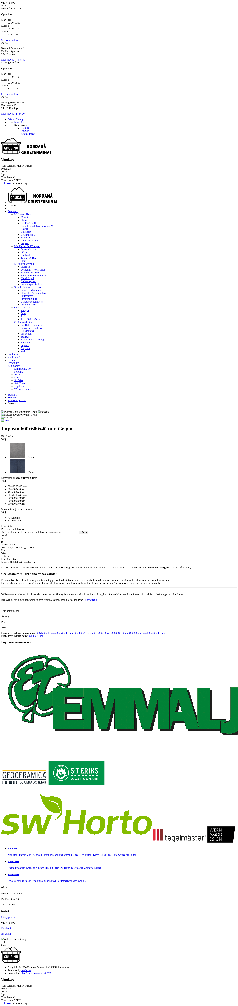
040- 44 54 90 (17, 113)
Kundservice (13, 874)
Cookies (82, 880)
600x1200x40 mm (100, 633)
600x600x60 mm (138, 633)
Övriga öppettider (10, 40)
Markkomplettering (24, 263)
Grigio (32, 635)
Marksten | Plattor (23, 214)
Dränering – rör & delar (33, 269)
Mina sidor (19, 122)
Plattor (24, 220)
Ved (23, 351)
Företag (19, 119)
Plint (23, 261)
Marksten (25, 217)
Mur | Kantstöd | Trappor (27, 246)
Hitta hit (5, 59)
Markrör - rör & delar (31, 272)
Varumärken (14, 365)
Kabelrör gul (27, 278)
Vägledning (14, 357)
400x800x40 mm (82, 633)
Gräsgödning (27, 330)
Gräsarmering (28, 234)
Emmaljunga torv (23, 368)
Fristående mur (28, 249)
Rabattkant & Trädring (32, 339)
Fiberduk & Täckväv (31, 328)
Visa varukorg (20, 183)
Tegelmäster (20, 386)
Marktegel (26, 237)
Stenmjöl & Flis (29, 298)
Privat (11, 119)
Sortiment (13, 211)
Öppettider (13, 363)
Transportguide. (91, 600)
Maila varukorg (24, 165)
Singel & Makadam (31, 290)
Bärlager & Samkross (32, 301)
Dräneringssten (28, 304)
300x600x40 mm (64, 633)
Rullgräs (25, 310)
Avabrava (26, 970)
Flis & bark (26, 333)
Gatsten (24, 228)
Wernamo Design (23, 389)
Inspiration (13, 354)
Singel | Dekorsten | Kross (27, 287)
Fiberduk (25, 266)
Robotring (26, 342)
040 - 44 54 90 (17, 59)
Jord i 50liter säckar (31, 319)
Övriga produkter (23, 322)
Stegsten (25, 243)
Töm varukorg (8, 165)
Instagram (6, 933)
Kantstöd (25, 255)
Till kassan (6, 183)
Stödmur (25, 252)
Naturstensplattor (29, 240)
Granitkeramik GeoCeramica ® (37, 226)
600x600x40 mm (119, 633)
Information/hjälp (10, 509)
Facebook (6, 928)
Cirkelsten (26, 231)
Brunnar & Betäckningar (33, 275)
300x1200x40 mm (45, 633)
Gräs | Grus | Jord (23, 307)
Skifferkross (27, 295)
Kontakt (25, 128)
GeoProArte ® (28, 223)
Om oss (12, 880)
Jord (23, 316)
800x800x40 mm (156, 633)
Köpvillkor (54, 880)
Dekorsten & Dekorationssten (36, 293)
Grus (23, 313)
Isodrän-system (28, 281)
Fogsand (25, 345)
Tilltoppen (4, 943)
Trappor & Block (29, 258)
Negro (39, 635)
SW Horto (19, 383)
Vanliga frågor (28, 133)
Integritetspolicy (69, 880)
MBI (16, 377)
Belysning (26, 348)
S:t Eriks (18, 380)
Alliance (18, 374)
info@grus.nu (8, 917)
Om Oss (25, 131)
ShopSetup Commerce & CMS (36, 973)
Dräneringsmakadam (31, 284)
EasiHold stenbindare (32, 325)
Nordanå (18, 371)
